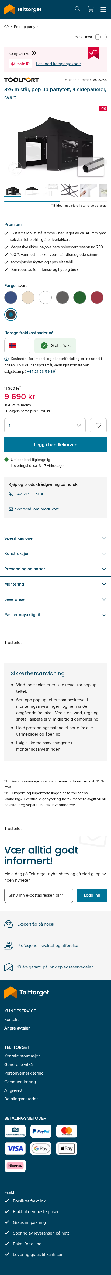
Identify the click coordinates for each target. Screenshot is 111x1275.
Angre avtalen (17, 1028)
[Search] (77, 9)
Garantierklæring (20, 1082)
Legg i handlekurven (55, 444)
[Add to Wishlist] (98, 425)
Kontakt (11, 1019)
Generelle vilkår (19, 1064)
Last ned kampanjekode (58, 64)
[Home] (7, 26)
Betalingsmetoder (21, 1099)
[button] (90, 9)
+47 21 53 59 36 (41, 371)
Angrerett (13, 1090)
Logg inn (92, 895)
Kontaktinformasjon (22, 1056)
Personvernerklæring (24, 1073)
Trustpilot (13, 642)
